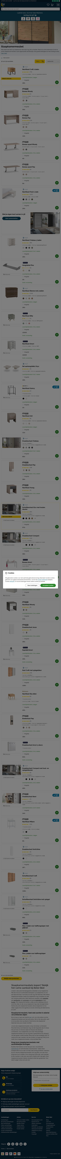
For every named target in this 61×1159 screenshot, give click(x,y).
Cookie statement (42, 579)
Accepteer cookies (48, 585)
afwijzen (12, 581)
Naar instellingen (32, 585)
